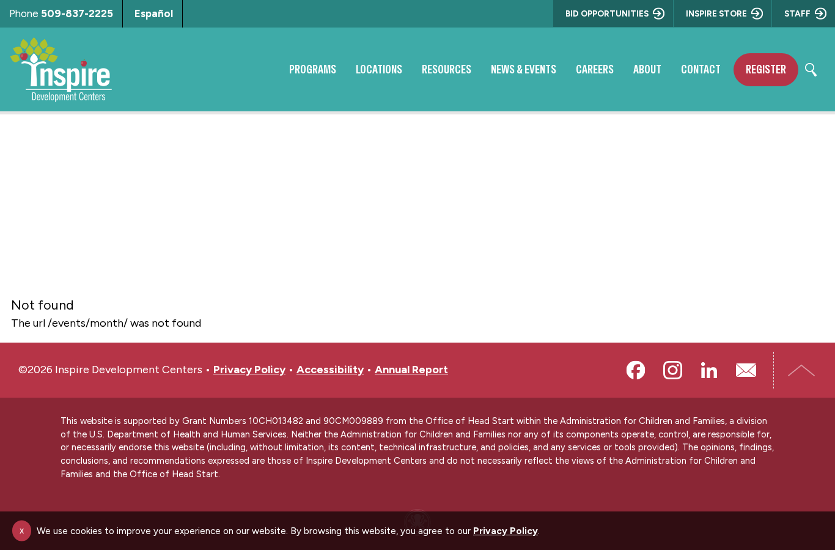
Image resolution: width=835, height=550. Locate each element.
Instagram (672, 370)
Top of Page (801, 370)
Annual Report (411, 369)
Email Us (745, 370)
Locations (379, 69)
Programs (312, 69)
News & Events (523, 69)
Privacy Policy (249, 369)
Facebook (635, 370)
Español (153, 13)
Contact (701, 69)
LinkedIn (709, 370)
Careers (595, 69)
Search (810, 70)
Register (766, 69)
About (647, 69)
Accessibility (330, 369)
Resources (446, 69)
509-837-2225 (77, 13)
